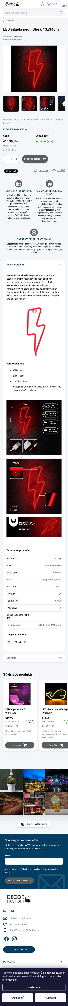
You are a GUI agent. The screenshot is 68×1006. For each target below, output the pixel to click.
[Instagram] (14, 938)
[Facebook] (6, 938)
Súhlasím (50, 997)
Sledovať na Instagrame (37, 824)
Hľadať (61, 13)
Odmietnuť (18, 997)
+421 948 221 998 (18, 924)
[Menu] (64, 4)
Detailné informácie (13, 129)
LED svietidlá (20, 642)
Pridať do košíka (32, 159)
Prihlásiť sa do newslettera (19, 881)
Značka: (12, 39)
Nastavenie (34, 987)
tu (15, 979)
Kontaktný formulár (19, 949)
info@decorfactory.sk (20, 918)
